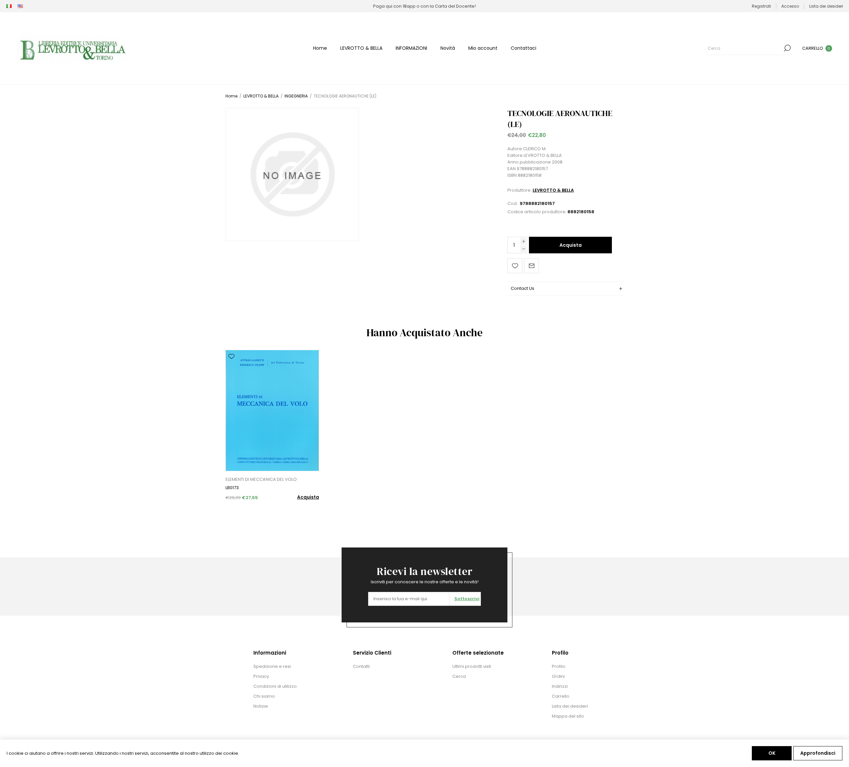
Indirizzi (560, 686)
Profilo (558, 666)
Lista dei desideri (570, 706)
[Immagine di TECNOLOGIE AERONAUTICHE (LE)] (292, 174)
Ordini (558, 676)
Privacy (261, 676)
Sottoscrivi (467, 599)
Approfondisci (817, 753)
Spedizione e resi (272, 666)
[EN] (20, 6)
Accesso (790, 6)
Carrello (560, 696)
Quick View (231, 366)
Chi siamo (264, 696)
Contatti (361, 666)
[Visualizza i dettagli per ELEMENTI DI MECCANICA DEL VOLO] (272, 410)
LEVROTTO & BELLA (553, 190)
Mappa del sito (568, 716)
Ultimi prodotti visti (471, 666)
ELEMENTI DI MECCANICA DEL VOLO (261, 479)
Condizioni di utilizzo (275, 686)
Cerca (787, 48)
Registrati (761, 6)
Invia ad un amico (531, 265)
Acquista (570, 245)
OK (771, 753)
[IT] (9, 6)
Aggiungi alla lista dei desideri (514, 265)
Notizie (260, 706)
